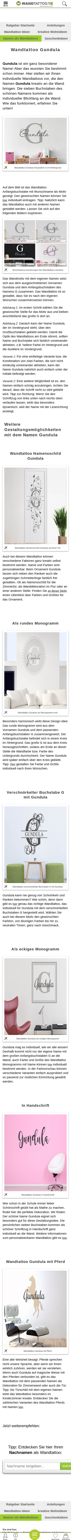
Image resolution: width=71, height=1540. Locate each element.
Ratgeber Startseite (20, 25)
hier (5, 200)
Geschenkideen (56, 38)
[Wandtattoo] (34, 3)
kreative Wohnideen (52, 32)
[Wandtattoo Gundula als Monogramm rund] (35, 670)
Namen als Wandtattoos (20, 38)
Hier (12, 764)
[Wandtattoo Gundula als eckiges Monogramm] (35, 996)
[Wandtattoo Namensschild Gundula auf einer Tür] (35, 506)
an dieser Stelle (57, 590)
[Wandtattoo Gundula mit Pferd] (35, 1309)
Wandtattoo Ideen (17, 32)
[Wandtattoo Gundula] (35, 140)
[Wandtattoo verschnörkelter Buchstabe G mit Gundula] (35, 844)
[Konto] (5, 1536)
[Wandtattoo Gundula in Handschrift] (35, 1152)
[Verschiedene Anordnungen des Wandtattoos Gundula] (35, 243)
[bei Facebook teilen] (39, 1435)
